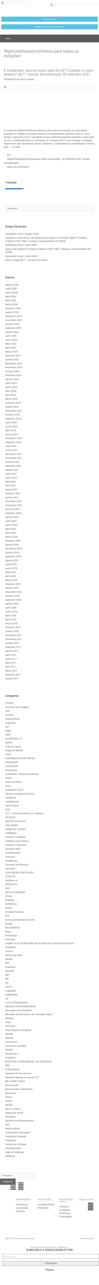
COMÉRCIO (11, 833)
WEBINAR (10, 1156)
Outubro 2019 (12, 552)
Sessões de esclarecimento (19, 1120)
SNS (7, 1124)
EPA (7, 916)
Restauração (11, 1085)
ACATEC (9, 715)
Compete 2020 (13, 849)
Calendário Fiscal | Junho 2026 (21, 256)
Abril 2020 (10, 533)
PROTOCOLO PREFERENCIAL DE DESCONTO (28, 1061)
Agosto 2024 (12, 379)
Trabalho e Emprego (15, 1136)
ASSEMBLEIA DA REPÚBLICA (20, 758)
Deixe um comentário (18, 167)
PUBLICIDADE (12, 1069)
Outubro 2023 (12, 414)
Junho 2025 (11, 340)
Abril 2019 (10, 576)
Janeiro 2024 (12, 406)
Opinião (9, 1034)
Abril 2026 (10, 300)
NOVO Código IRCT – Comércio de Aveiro (26, 260)
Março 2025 (11, 351)
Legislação (10, 990)
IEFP (7, 963)
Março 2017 (11, 670)
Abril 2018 (10, 619)
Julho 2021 (10, 473)
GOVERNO (10, 947)
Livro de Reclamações (16, 1002)
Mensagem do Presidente (18, 1010)
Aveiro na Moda (13, 782)
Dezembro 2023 (13, 410)
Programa (10, 1057)
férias (8, 931)
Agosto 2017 (11, 651)
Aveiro (8, 778)
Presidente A (12, 1053)
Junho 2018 (11, 611)
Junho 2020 (11, 525)
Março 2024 (11, 399)
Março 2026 (11, 304)
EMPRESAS (11, 904)
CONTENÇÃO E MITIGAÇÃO (19, 872)
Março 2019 (11, 580)
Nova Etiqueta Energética (18, 1030)
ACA (7, 711)
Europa (8, 923)
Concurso (10, 857)
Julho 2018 (10, 607)
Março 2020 (11, 537)
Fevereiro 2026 (13, 308)
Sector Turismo (13, 1109)
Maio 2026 (10, 296)
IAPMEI (8, 959)
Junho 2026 (11, 292)
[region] (85, 1180)
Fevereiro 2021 (12, 493)
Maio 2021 (10, 481)
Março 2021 (11, 489)
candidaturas (12, 801)
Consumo (10, 868)
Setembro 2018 (13, 600)
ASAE (8, 754)
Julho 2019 (10, 564)
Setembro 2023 (13, 418)
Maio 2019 (10, 572)
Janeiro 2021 (11, 497)
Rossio (8, 1097)
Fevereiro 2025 (13, 355)
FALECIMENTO (12, 927)
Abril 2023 (10, 430)
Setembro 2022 (13, 442)
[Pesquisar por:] (49, 208)
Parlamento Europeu (15, 1046)
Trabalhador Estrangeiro (17, 1132)
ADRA (8, 730)
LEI (6, 998)
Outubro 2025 (12, 324)
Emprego (9, 900)
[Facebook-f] (90, 1206)
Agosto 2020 (12, 517)
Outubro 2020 (12, 509)
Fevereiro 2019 (12, 584)
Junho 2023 (11, 426)
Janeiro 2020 (12, 544)
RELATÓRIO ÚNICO (15, 1081)
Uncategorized (12, 1148)
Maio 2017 (10, 663)
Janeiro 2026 (12, 312)
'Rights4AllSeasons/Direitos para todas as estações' (34, 159)
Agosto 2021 (11, 469)
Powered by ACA (87, 1238)
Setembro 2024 (13, 375)
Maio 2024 (10, 391)
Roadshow (10, 1093)
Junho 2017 (11, 659)
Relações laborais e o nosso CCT (22, 1077)
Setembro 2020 (13, 513)
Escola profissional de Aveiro (20, 920)
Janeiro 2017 (11, 678)
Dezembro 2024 (13, 363)
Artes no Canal (13, 746)
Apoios (8, 742)
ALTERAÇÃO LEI (13, 738)
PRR (7, 1065)
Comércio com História (17, 841)
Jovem (8, 986)
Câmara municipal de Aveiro (19, 793)
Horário (9, 951)
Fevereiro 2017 (12, 674)
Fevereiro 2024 (13, 403)
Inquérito (9, 971)
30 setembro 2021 (71, 159)
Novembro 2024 (13, 367)
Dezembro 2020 (13, 501)
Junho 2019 (11, 568)
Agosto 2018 (11, 603)
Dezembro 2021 (13, 454)
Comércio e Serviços (15, 845)
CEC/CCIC (10, 817)
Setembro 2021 (13, 466)
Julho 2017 (10, 655)
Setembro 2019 (13, 556)
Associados (11, 770)
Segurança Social (14, 1112)
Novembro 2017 (13, 639)
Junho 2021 (11, 477)
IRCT (7, 975)
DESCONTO (11, 884)
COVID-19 (10, 876)
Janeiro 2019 (12, 588)
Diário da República (15, 892)
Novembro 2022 (13, 438)
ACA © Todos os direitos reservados (20, 1238)
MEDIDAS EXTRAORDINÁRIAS (20, 1006)
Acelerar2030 (12, 719)
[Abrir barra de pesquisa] (95, 38)
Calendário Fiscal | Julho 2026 (21, 245)
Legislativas (11, 994)
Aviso (8, 786)
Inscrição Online (46, 1204)
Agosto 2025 (11, 332)
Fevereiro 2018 (12, 627)
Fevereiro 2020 (13, 540)
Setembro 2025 (13, 328)
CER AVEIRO (11, 825)
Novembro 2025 (13, 320)
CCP (7, 809)
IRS (7, 979)
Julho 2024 (11, 383)
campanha (10, 797)
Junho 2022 (11, 450)
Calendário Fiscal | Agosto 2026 (21, 234)
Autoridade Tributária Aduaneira (22, 774)
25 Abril (9, 703)
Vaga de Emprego (14, 1152)
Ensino (8, 908)
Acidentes (10, 723)
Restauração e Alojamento (18, 1089)
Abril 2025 (10, 347)
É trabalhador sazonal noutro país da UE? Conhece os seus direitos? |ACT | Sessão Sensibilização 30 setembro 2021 (48, 72)
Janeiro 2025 (12, 359)
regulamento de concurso (18, 1073)
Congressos (11, 860)
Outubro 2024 (12, 371)
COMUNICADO (12, 853)
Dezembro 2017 (13, 635)
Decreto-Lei (11, 880)
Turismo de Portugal (15, 1144)
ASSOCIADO (11, 762)
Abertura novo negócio (17, 707)
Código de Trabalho (15, 829)
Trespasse (10, 1140)
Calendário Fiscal (14, 789)
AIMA (8, 734)
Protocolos (43, 1208)
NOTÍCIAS (10, 1026)
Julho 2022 (11, 446)
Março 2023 (11, 434)
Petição (9, 1049)
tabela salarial (12, 1128)
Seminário (10, 1116)
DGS (7, 888)
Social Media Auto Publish (39, 1247)
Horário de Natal (13, 955)
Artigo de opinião (14, 750)
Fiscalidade (11, 935)
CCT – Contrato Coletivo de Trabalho (24, 813)
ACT (9, 155)
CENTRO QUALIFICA (15, 821)
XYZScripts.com (63, 1247)
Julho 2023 (11, 422)
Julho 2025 (11, 336)
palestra (9, 1038)
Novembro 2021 (13, 458)
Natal (8, 1022)
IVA (7, 983)
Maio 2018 (10, 615)
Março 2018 (11, 623)
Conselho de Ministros (16, 864)
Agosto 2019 (11, 560)
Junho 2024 (11, 387)
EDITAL (9, 896)
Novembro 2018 (13, 592)
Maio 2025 (10, 343)
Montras (9, 1018)
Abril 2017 (10, 666)
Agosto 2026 (12, 284)
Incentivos (10, 967)
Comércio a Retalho (15, 837)
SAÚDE (9, 1105)
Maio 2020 (10, 529)
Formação (10, 939)
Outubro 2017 (12, 643)
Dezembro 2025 (13, 316)
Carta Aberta (12, 805)
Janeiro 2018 (11, 631)
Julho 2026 (11, 288)
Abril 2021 (10, 485)
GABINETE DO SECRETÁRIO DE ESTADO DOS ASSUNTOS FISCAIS (39, 943)
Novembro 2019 (13, 548)
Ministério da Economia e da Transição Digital (28, 1014)
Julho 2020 (11, 521)
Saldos (8, 1101)
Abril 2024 (10, 395)
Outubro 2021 (12, 462)
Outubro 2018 (12, 596)
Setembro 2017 (13, 647)
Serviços (20, 1211)
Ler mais (16, 147)
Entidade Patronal (14, 912)
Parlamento (11, 1042)
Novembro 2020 (13, 505)
